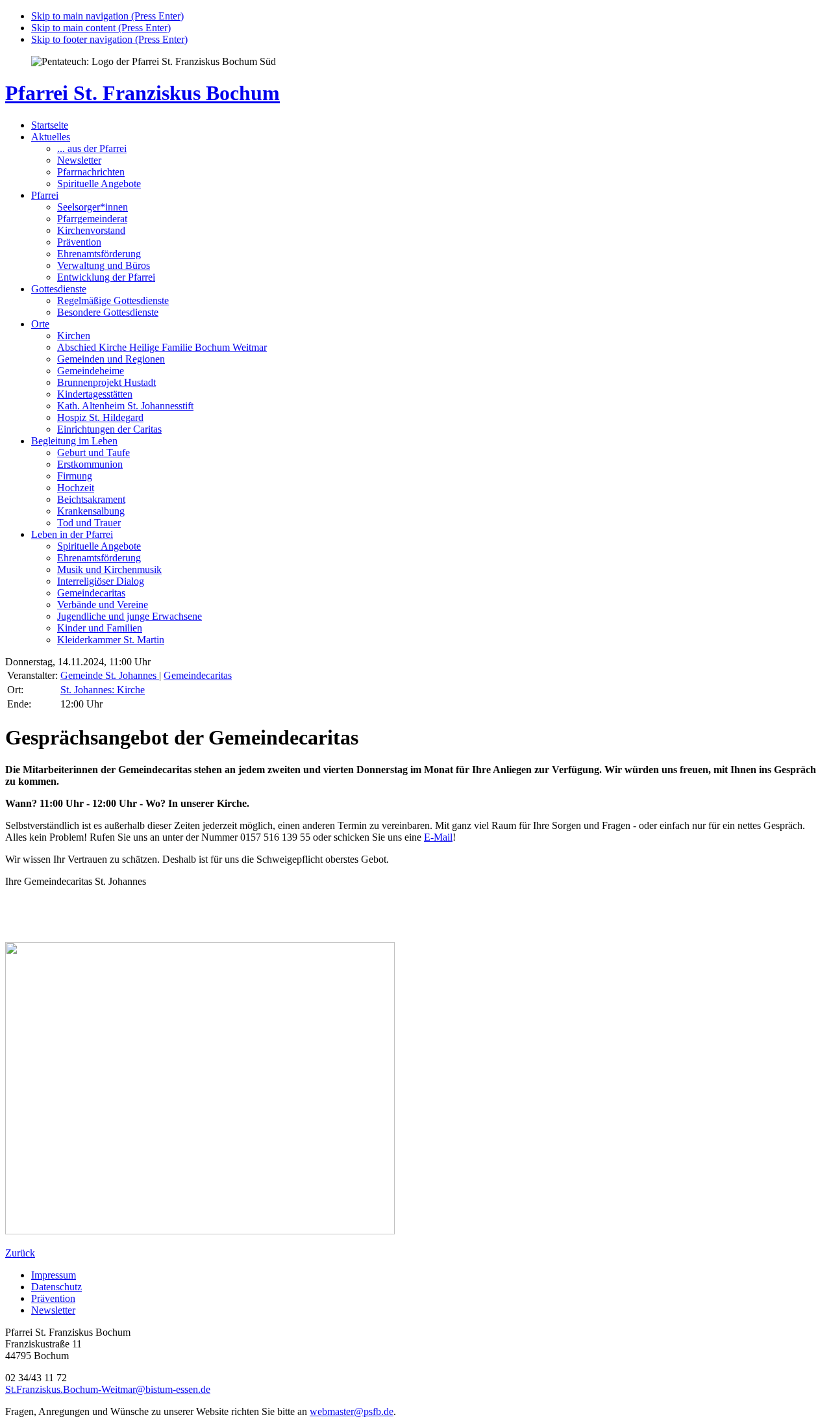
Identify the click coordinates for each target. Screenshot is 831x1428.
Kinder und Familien (99, 627)
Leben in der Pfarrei (72, 534)
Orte (40, 323)
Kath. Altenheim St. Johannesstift (125, 405)
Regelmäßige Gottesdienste (113, 300)
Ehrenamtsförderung (99, 253)
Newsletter (79, 160)
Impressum (53, 1275)
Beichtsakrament (91, 499)
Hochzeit (75, 487)
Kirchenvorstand (91, 230)
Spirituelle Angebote (99, 183)
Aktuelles (50, 136)
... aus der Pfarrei (92, 148)
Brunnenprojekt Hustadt (106, 382)
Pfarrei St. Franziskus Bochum (142, 93)
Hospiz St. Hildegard (100, 417)
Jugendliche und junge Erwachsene (129, 616)
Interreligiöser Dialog (100, 581)
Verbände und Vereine (102, 604)
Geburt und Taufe (93, 452)
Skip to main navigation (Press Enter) (107, 15)
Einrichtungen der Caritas (109, 429)
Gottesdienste (58, 288)
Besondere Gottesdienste (107, 312)
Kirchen (73, 335)
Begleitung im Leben (74, 440)
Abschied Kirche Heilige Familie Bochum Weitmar (162, 347)
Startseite (49, 125)
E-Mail (438, 837)
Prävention (79, 242)
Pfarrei (44, 195)
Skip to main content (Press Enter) (101, 27)
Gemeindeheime (90, 370)
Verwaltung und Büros (103, 265)
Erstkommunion (90, 464)
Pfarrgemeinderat (92, 218)
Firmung (74, 475)
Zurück (20, 1252)
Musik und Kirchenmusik (109, 569)
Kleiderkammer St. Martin (110, 639)
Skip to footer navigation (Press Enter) (109, 39)
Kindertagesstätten (94, 394)
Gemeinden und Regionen (111, 358)
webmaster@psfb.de (351, 1411)
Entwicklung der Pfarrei (106, 277)
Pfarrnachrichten (91, 171)
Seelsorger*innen (92, 206)
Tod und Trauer (89, 522)
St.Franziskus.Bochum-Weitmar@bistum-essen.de (107, 1389)
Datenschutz (56, 1286)
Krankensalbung (91, 510)
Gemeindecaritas (91, 592)
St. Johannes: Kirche (102, 689)
